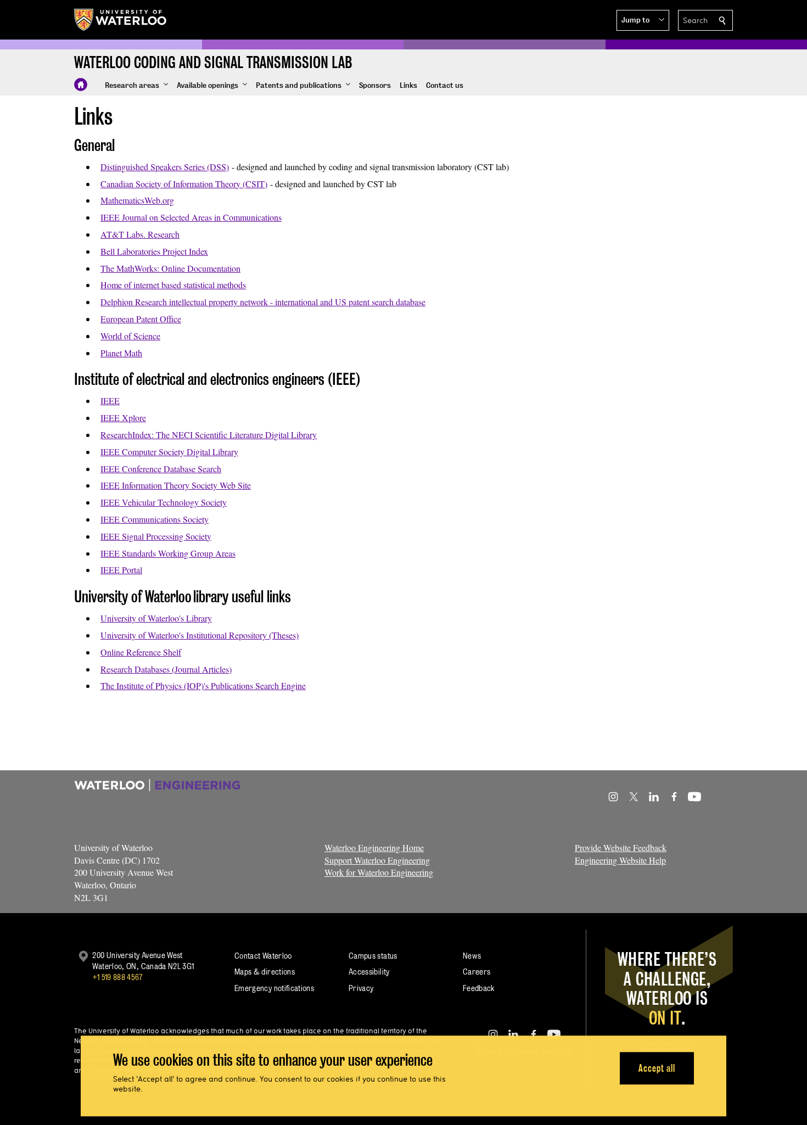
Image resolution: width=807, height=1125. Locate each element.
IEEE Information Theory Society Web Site (175, 485)
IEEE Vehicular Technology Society (163, 502)
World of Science (130, 336)
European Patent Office (140, 318)
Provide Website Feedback (620, 847)
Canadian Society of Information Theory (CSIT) (183, 183)
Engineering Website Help (620, 860)
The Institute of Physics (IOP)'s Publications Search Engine (203, 685)
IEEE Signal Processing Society (155, 536)
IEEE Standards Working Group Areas (168, 553)
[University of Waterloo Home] (120, 20)
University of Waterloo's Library (156, 618)
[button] (643, 20)
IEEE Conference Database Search (160, 468)
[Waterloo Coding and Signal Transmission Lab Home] (80, 84)
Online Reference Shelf (140, 652)
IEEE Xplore (123, 417)
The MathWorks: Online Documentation (170, 268)
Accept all (656, 1068)
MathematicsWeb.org (137, 200)
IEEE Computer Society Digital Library (169, 451)
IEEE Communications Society (154, 519)
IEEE (110, 400)
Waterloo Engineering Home (374, 847)
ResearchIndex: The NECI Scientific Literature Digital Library (208, 434)
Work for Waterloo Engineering (378, 872)
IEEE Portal (121, 569)
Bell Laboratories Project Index (154, 251)
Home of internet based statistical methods (173, 284)
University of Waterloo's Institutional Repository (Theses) (199, 635)
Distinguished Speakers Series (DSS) (164, 166)
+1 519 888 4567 (117, 977)
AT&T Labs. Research (140, 234)
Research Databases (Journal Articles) (166, 669)
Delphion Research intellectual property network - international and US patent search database (262, 301)
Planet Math (121, 353)
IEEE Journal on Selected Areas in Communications (191, 217)
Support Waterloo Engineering (377, 860)
